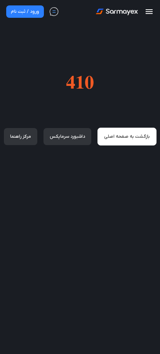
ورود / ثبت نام (25, 12)
